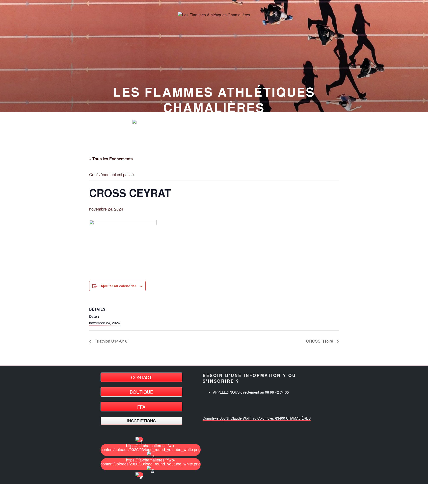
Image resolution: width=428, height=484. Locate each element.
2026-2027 (286, 122)
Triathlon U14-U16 (110, 341)
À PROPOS (224, 122)
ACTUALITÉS (160, 122)
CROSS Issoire (320, 341)
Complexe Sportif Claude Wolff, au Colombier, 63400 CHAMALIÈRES (257, 418)
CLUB (193, 122)
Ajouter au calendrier (118, 285)
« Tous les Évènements (111, 158)
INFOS (256, 122)
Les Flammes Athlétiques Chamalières (214, 99)
